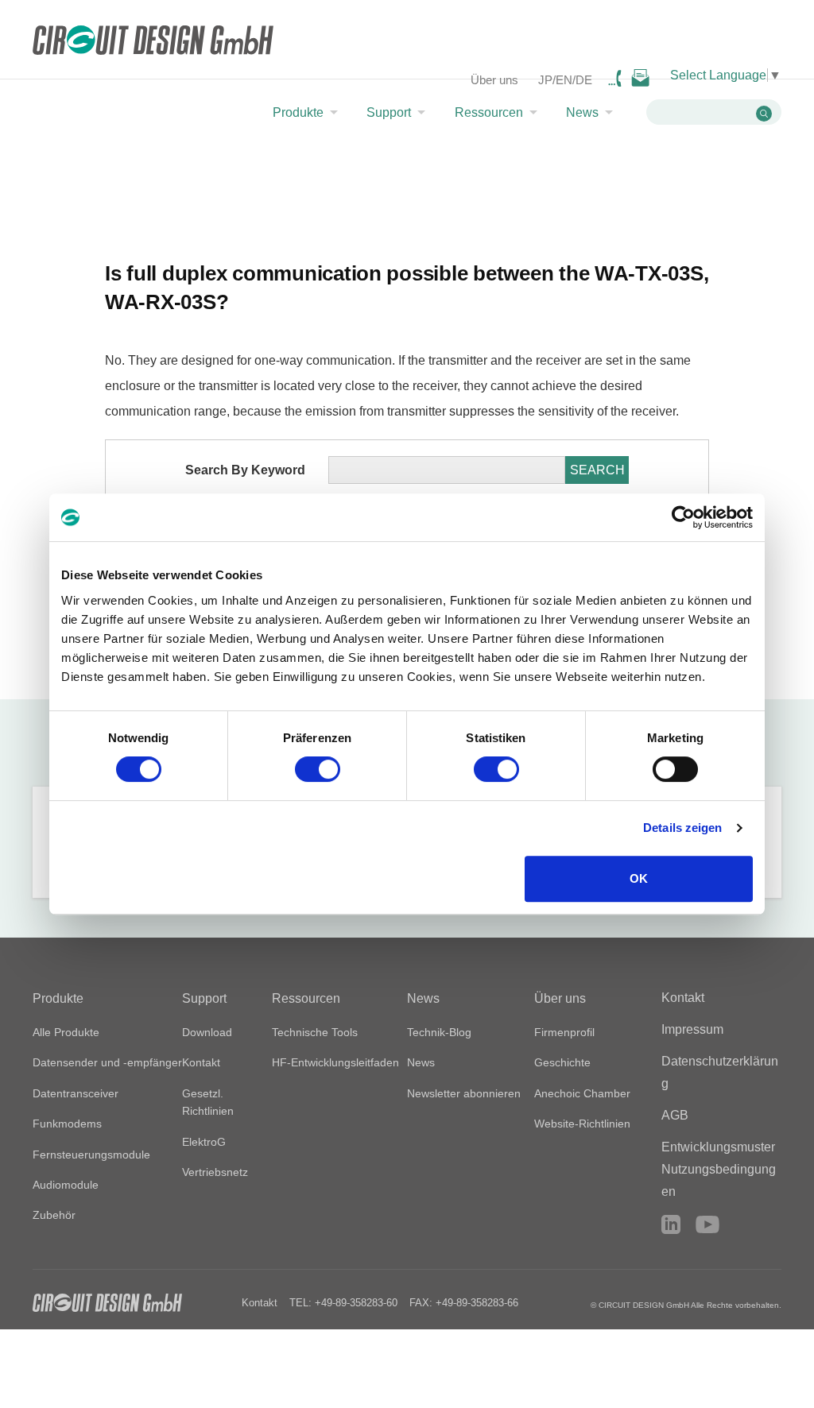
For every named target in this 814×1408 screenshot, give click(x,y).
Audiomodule (66, 1184)
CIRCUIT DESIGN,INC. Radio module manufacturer (153, 41)
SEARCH (597, 470)
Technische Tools (315, 1032)
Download (207, 1032)
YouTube (707, 1224)
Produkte (298, 112)
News (582, 112)
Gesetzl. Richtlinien (208, 1102)
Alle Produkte (66, 1032)
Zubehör (54, 1215)
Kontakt (201, 1062)
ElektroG (204, 1141)
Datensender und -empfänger (107, 1062)
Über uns (494, 80)
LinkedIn (670, 1224)
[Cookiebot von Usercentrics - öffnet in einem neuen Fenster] (683, 517)
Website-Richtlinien (582, 1123)
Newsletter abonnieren (464, 1093)
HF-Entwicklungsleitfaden (335, 1062)
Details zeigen (682, 827)
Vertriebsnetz (215, 1172)
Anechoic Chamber (582, 1093)
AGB (674, 1115)
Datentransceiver (75, 1093)
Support (388, 112)
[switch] (317, 769)
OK (639, 878)
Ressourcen (489, 112)
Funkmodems (67, 1123)
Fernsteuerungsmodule (91, 1154)
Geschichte (562, 1062)
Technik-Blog (439, 1032)
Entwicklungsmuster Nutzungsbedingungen (718, 1169)
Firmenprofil (564, 1032)
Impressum (692, 1029)
